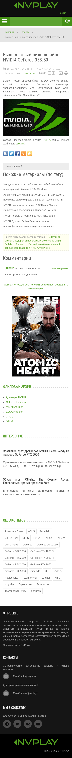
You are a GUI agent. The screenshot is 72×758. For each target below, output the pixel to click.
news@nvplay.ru (30, 693)
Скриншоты (25, 584)
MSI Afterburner (14, 407)
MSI (47, 571)
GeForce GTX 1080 (15, 551)
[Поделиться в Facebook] (17, 153)
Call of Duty (11, 538)
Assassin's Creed (14, 531)
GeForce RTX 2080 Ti (42, 557)
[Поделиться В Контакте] (5, 153)
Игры (57, 577)
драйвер (36, 591)
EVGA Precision (14, 411)
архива (20, 143)
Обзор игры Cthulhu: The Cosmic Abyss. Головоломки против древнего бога (36, 481)
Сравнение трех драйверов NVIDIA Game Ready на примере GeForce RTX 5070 (36, 453)
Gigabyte (35, 571)
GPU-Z (9, 421)
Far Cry (61, 538)
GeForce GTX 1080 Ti (42, 551)
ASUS (31, 531)
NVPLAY (64, 751)
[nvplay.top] (36, 5)
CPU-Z (9, 416)
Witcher (46, 577)
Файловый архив (17, 387)
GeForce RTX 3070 (40, 564)
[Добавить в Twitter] (11, 153)
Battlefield (44, 531)
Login (63, 13)
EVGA (36, 538)
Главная (9, 32)
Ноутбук (9, 584)
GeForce (27, 544)
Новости (24, 32)
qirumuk (9, 268)
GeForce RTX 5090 (15, 571)
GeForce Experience (17, 402)
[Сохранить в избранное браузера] (29, 153)
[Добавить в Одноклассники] (23, 153)
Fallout (48, 538)
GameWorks (11, 544)
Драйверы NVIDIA (16, 397)
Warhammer (30, 577)
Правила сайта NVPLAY (16, 645)
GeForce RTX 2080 (15, 557)
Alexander (30, 73)
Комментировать (59, 268)
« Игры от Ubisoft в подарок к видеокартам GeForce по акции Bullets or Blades (33, 241)
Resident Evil (12, 577)
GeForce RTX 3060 (15, 564)
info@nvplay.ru (29, 676)
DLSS (25, 538)
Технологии (43, 584)
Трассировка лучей (15, 591)
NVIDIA (47, 140)
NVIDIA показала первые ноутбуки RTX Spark (29, 215)
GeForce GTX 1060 (47, 544)
